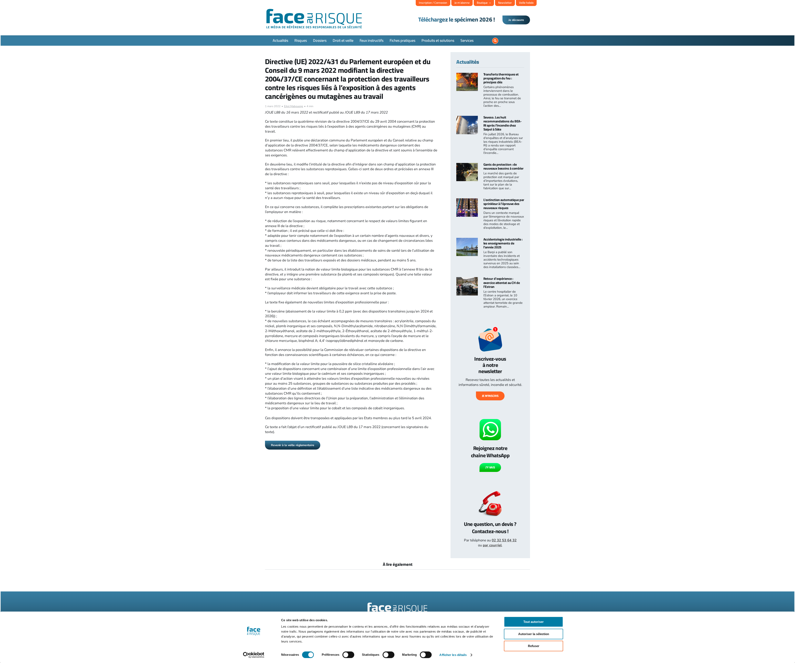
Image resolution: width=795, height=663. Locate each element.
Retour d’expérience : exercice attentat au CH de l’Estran (501, 282)
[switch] (348, 654)
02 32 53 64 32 (504, 540)
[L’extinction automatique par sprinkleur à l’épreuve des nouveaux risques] (467, 200)
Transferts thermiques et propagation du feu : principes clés (501, 78)
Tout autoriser (533, 622)
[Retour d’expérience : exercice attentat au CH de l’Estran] (467, 279)
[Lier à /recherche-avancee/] (495, 41)
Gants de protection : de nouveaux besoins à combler (503, 166)
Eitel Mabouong (293, 106)
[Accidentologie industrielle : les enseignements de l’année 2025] (467, 240)
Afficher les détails (453, 655)
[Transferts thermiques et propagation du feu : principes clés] (467, 75)
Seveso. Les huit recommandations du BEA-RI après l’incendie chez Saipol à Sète (502, 123)
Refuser (533, 646)
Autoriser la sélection (533, 634)
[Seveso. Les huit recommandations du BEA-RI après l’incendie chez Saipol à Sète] (467, 118)
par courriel (492, 545)
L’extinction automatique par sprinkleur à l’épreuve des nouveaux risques (503, 204)
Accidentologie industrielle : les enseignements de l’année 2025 (503, 243)
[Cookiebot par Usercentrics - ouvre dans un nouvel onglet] (254, 655)
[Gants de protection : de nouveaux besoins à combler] (467, 165)
